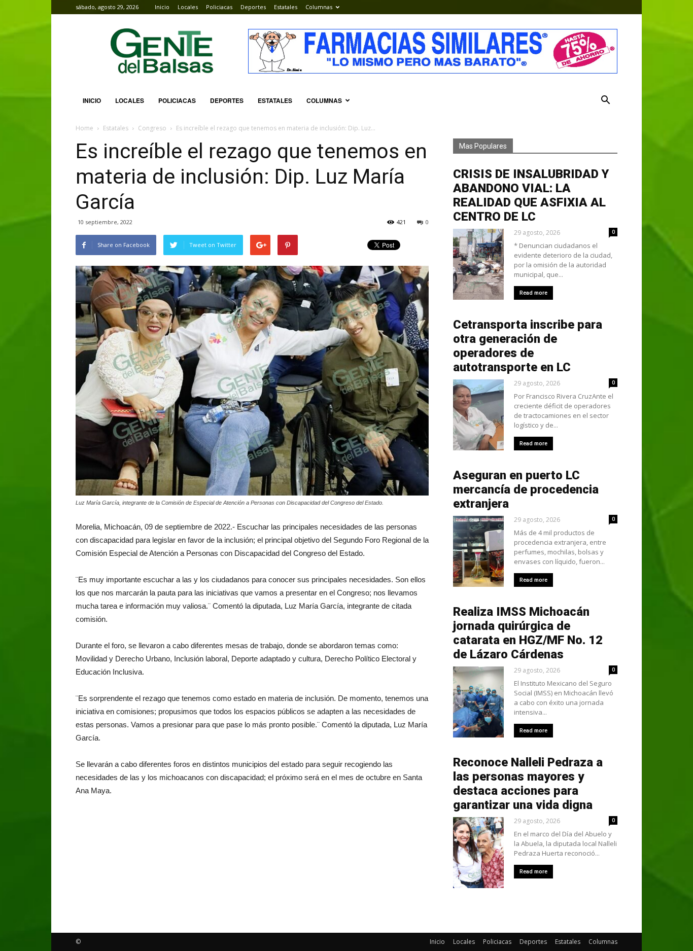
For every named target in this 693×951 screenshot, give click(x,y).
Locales (188, 7)
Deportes (253, 7)
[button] (605, 100)
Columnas (318, 7)
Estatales (285, 7)
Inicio (162, 7)
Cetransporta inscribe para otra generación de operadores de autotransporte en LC (527, 346)
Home (84, 128)
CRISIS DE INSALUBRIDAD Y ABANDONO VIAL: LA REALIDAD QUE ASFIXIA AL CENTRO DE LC (531, 195)
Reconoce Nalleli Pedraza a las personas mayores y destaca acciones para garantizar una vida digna (528, 783)
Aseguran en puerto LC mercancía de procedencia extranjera (526, 489)
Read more (533, 293)
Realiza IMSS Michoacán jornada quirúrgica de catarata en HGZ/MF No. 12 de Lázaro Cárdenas (528, 633)
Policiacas (219, 7)
